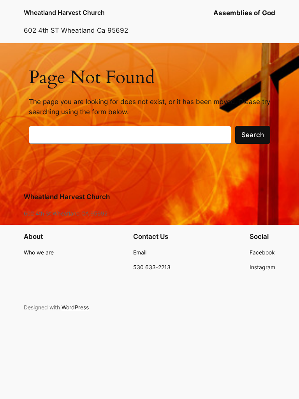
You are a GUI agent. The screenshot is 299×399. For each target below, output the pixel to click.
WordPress (75, 307)
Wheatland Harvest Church (64, 12)
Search (252, 135)
